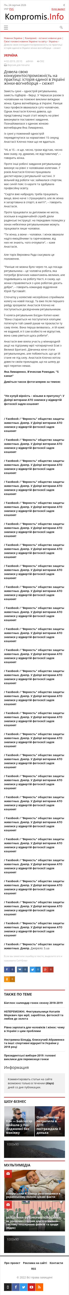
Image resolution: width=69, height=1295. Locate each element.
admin (29, 61)
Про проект (12, 1263)
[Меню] (6, 28)
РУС (11, 9)
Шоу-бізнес (15, 1101)
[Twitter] (23, 1287)
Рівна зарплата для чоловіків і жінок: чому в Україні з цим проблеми (34, 1029)
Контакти (56, 1263)
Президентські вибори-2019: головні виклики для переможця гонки (30, 1057)
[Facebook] (16, 1287)
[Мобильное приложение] (8, 1287)
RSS (33, 1269)
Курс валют (58, 9)
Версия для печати (18, 65)
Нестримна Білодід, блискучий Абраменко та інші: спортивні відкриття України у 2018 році (34, 1043)
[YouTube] (31, 1287)
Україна (10, 55)
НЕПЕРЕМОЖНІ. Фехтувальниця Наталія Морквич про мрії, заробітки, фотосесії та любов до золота (33, 1015)
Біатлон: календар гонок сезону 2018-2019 (33, 1003)
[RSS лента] (39, 1287)
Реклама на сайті (35, 1263)
